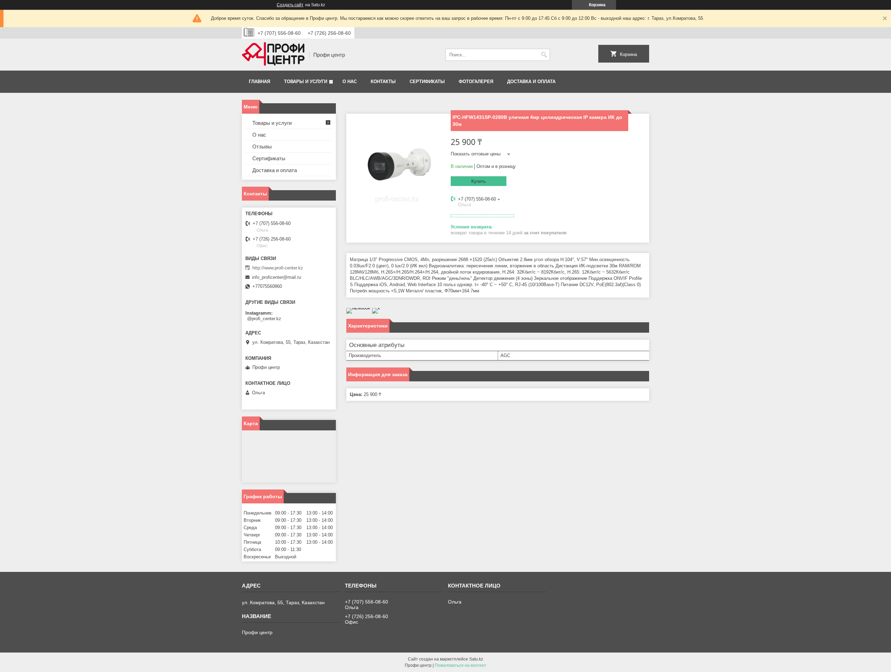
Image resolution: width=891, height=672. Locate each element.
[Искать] (544, 55)
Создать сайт (290, 4)
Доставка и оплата (531, 81)
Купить (478, 181)
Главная (259, 81)
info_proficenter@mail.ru (276, 277)
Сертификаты (427, 81)
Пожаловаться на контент (460, 665)
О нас (349, 81)
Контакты (383, 81)
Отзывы (262, 146)
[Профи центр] (273, 54)
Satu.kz (476, 659)
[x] (376, 307)
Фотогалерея (476, 81)
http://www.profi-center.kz (277, 267)
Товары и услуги (305, 81)
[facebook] (358, 307)
